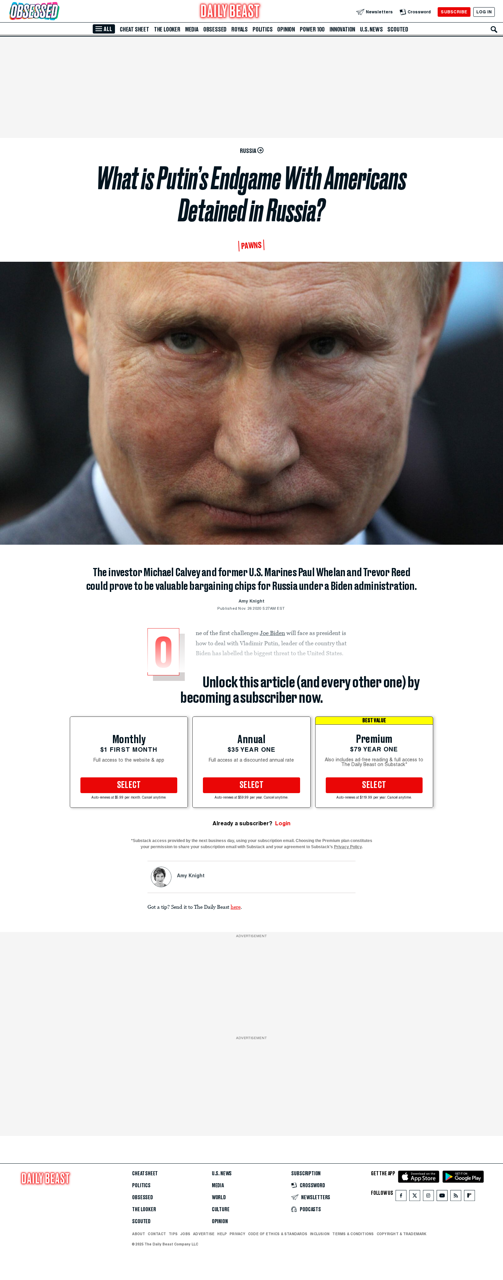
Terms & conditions (353, 1234)
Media (191, 29)
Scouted (397, 29)
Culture (221, 1209)
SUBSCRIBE (454, 11)
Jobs (185, 1234)
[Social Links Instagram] (428, 1197)
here (236, 907)
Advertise (204, 1234)
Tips (173, 1234)
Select (129, 785)
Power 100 (312, 29)
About (138, 1234)
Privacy (237, 1234)
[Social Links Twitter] (414, 1197)
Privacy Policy (348, 846)
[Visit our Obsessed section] (56, 11)
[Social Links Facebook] (401, 1197)
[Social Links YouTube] (442, 1197)
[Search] (494, 29)
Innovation (342, 29)
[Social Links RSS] (455, 1197)
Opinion (286, 29)
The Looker (167, 29)
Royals (239, 29)
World (219, 1197)
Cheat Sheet (134, 29)
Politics (262, 29)
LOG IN (484, 11)
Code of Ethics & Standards (277, 1234)
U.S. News (371, 29)
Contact (157, 1234)
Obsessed (215, 29)
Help (222, 1234)
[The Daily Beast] (230, 11)
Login (283, 823)
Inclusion (320, 1234)
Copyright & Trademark (402, 1234)
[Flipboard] (469, 1197)
